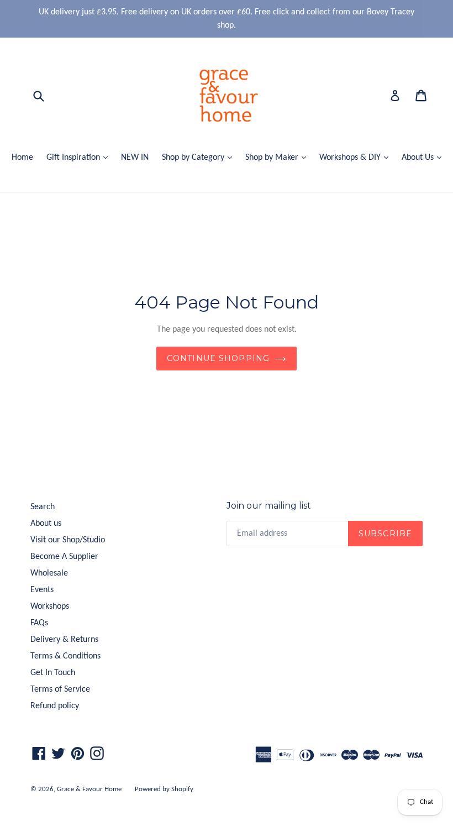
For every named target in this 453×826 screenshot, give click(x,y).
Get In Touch (52, 672)
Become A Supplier (64, 556)
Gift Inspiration (79, 157)
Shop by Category (200, 157)
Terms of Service (60, 689)
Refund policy (54, 706)
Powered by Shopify (164, 789)
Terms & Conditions (65, 656)
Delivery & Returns (64, 639)
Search (42, 507)
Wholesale (49, 573)
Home (22, 157)
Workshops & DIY (356, 157)
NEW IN (135, 157)
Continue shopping (218, 358)
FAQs (39, 623)
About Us (424, 157)
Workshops (49, 606)
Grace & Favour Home (89, 789)
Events (42, 589)
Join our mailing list (269, 505)
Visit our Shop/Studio (67, 540)
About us (45, 523)
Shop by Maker (278, 157)
